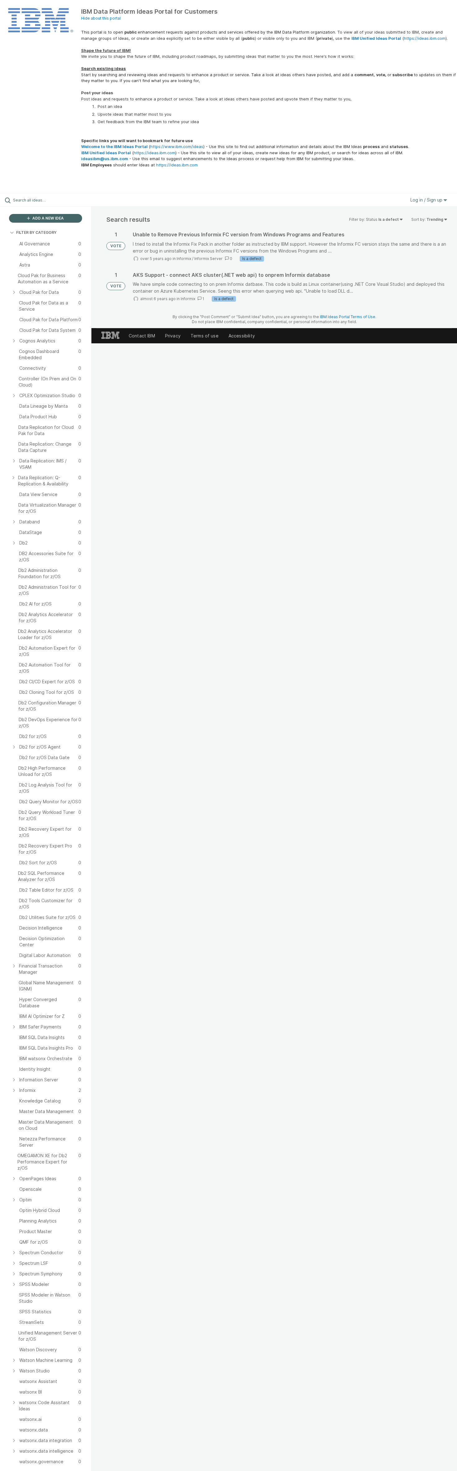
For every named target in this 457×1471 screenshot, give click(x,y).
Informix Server (208, 258)
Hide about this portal (101, 18)
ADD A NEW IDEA (47, 218)
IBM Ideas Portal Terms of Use (347, 316)
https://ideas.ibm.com (424, 38)
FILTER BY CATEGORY (36, 232)
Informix (184, 258)
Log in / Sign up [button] (427, 199)
